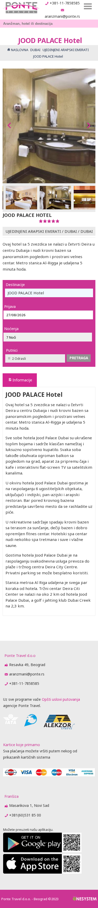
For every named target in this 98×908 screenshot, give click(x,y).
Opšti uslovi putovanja (61, 699)
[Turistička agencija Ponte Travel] (21, 7)
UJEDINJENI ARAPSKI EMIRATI (33, 231)
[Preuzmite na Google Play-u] (42, 850)
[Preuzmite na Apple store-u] (42, 872)
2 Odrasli (19, 358)
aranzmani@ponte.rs (62, 16)
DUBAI (71, 231)
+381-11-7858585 (65, 3)
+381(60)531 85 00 (25, 815)
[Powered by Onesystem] (85, 898)
